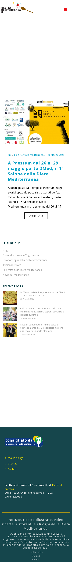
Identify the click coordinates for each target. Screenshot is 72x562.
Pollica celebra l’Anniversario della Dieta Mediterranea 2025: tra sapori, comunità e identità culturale (42, 311)
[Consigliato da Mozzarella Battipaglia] (24, 441)
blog (16, 154)
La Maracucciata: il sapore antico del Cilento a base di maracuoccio (43, 294)
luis (10, 154)
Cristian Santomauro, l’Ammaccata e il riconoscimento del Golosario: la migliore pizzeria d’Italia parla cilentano (41, 327)
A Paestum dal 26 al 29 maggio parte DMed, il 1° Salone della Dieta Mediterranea (36, 171)
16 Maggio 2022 (56, 154)
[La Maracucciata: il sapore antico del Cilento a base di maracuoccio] (10, 298)
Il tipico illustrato (12, 265)
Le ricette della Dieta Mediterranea (22, 270)
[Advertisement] (36, 60)
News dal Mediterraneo (32, 154)
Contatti (12, 469)
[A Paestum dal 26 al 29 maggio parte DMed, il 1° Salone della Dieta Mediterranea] (36, 121)
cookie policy (15, 458)
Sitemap (12, 463)
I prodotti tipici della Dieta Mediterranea (25, 260)
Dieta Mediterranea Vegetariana (21, 255)
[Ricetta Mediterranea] (17, 8)
